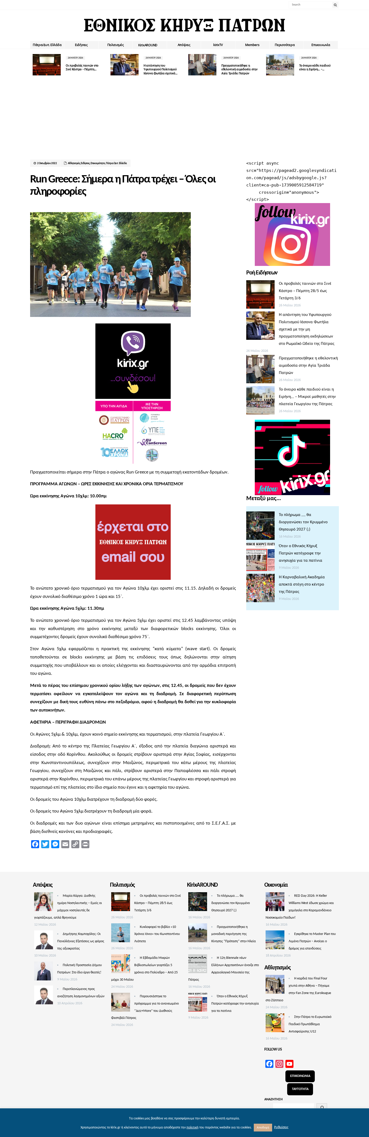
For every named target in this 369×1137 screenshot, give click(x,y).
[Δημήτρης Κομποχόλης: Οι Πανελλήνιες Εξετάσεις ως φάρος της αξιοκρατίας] (43, 941)
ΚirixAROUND (147, 45)
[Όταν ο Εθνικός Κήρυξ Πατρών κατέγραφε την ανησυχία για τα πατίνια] (260, 558)
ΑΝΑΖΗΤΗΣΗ (273, 1099)
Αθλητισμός (74, 163)
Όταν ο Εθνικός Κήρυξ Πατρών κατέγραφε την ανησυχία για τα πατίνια (300, 553)
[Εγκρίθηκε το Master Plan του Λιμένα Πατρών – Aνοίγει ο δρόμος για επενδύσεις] (275, 941)
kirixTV (218, 44)
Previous (34, 65)
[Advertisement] (184, 122)
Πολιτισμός (115, 44)
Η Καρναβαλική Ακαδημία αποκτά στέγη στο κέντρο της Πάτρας (302, 584)
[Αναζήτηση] (322, 1107)
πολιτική (193, 1127)
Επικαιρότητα (98, 163)
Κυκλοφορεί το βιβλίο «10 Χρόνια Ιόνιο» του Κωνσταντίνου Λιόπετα (157, 934)
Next (335, 65)
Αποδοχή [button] (263, 1127)
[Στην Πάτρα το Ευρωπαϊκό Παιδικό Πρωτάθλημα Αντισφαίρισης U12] (275, 1024)
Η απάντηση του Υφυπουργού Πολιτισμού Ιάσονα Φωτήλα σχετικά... (160, 69)
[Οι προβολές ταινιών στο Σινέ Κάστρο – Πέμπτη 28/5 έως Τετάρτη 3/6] (260, 295)
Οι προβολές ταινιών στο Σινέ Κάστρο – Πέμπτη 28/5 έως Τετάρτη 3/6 (305, 290)
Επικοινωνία (321, 44)
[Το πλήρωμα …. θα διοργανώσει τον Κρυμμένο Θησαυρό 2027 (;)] (260, 527)
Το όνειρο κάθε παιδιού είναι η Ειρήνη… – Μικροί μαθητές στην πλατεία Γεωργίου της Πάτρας (307, 396)
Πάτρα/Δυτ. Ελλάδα (47, 44)
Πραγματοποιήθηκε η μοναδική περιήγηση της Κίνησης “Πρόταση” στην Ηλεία (233, 934)
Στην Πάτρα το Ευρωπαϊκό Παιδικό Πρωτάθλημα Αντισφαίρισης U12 (310, 1024)
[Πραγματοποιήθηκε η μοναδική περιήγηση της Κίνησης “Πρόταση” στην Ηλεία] (197, 934)
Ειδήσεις (81, 44)
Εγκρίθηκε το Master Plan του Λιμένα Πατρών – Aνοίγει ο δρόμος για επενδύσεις (312, 941)
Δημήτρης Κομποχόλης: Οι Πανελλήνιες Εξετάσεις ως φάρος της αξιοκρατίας (80, 941)
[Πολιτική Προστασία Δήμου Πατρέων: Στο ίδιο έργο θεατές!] (43, 972)
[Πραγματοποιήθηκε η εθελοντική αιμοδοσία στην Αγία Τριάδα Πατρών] (260, 370)
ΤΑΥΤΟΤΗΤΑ (300, 1089)
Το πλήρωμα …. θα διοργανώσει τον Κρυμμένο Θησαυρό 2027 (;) (303, 522)
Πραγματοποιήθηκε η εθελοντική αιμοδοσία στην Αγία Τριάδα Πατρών (239, 69)
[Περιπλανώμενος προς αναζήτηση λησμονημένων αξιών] (43, 996)
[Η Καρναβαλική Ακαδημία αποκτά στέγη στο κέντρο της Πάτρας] (260, 589)
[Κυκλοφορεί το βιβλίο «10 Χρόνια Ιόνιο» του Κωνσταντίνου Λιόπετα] (120, 934)
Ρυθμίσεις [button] (281, 1127)
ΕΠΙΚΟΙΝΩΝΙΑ (300, 1076)
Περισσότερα (284, 44)
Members (252, 44)
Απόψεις (184, 44)
